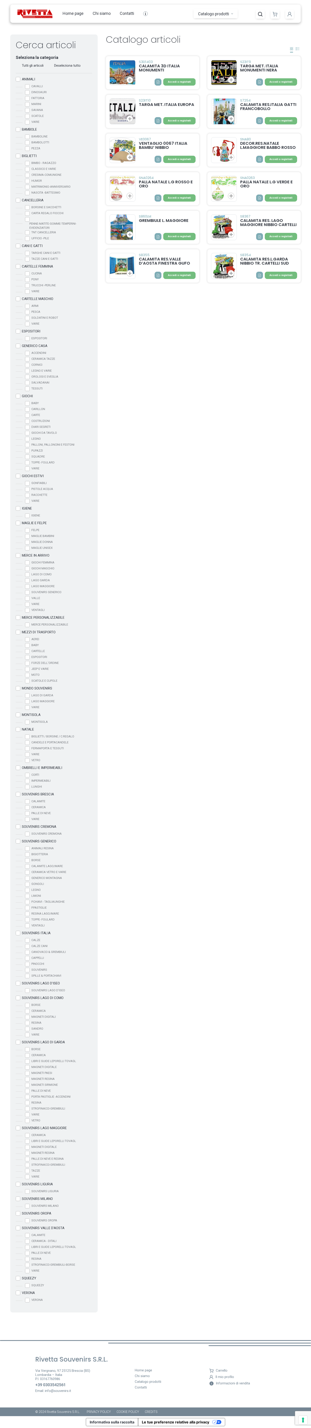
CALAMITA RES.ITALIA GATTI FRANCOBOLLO (268, 106)
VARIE (35, 122)
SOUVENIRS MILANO (37, 1199)
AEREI (35, 639)
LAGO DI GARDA (42, 695)
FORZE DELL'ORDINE (45, 663)
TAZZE (35, 1170)
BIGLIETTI (29, 156)
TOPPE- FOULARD (43, 462)
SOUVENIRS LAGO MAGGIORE (44, 1128)
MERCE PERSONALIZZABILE (43, 617)
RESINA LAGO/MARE (45, 913)
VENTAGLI (38, 610)
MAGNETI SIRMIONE (44, 1084)
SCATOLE (37, 116)
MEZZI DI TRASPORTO (39, 632)
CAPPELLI (37, 958)
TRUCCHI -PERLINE (43, 285)
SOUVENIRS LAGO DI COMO (43, 998)
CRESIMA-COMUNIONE (46, 174)
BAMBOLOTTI (40, 142)
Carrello (221, 1371)
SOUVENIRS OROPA (36, 1213)
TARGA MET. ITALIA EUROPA (166, 104)
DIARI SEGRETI (41, 427)
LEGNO (36, 438)
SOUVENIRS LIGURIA (37, 1184)
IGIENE (27, 508)
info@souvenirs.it (58, 1391)
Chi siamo (102, 13)
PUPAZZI (37, 450)
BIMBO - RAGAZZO (43, 163)
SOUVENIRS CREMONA (39, 827)
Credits (151, 1412)
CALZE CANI (39, 946)
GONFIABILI (39, 483)
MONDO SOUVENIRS (37, 688)
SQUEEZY (29, 1278)
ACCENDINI (38, 353)
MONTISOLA (31, 715)
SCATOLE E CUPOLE (44, 680)
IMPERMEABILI (41, 780)
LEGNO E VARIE (41, 370)
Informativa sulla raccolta (112, 1422)
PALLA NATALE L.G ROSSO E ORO (166, 184)
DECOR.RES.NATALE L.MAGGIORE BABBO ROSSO (268, 145)
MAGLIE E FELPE (34, 523)
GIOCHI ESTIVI (33, 476)
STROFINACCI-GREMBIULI (48, 1108)
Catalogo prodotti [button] (214, 13)
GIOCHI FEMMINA (42, 562)
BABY (35, 403)
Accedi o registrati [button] (179, 81)
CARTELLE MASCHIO (37, 299)
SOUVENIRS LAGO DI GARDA (43, 1042)
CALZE (35, 940)
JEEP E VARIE (40, 669)
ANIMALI (28, 79)
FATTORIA (37, 98)
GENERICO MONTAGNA (46, 878)
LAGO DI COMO (41, 574)
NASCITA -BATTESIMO (45, 192)
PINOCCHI (37, 963)
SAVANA (37, 110)
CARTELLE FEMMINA (37, 266)
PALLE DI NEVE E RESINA (47, 1158)
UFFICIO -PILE (40, 238)
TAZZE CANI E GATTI (44, 258)
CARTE (35, 415)
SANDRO (37, 1028)
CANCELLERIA (32, 200)
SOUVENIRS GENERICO (46, 592)
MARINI (36, 104)
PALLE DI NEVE (41, 813)
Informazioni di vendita (233, 1383)
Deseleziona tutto (67, 65)
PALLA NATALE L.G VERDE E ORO (266, 184)
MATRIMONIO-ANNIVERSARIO (51, 186)
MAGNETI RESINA (43, 1079)
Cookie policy (128, 1412)
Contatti (127, 13)
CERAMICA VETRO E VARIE (48, 872)
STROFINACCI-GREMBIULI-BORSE (53, 1264)
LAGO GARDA (40, 580)
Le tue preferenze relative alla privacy (175, 1422)
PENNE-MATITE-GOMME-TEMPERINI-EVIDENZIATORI (52, 225)
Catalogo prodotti (148, 1382)
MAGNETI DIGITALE (44, 1067)
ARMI (34, 306)
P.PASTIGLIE (39, 907)
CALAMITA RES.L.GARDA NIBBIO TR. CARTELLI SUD (264, 261)
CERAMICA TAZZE (43, 358)
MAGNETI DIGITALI (43, 1016)
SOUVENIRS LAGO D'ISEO (41, 983)
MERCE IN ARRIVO (35, 555)
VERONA (28, 1293)
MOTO (35, 674)
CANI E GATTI (32, 246)
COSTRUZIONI (40, 421)
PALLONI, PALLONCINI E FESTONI (52, 444)
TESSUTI (37, 388)
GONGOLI (37, 884)
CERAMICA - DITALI (43, 1241)
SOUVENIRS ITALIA (36, 933)
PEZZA (35, 148)
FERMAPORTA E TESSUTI (47, 748)
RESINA (36, 1022)
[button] (260, 14)
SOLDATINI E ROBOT (44, 317)
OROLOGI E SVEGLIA (44, 376)
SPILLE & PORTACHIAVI (46, 975)
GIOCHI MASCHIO (42, 568)
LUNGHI (36, 786)
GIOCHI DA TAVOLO (44, 432)
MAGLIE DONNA (42, 542)
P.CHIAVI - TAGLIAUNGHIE (48, 901)
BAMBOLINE (39, 136)
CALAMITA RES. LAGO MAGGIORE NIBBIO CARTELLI (268, 222)
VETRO (35, 760)
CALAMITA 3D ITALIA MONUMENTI (159, 68)
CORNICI (36, 364)
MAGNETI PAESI (41, 1073)
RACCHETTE (39, 495)
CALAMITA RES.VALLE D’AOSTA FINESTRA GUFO (164, 261)
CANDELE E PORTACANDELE (50, 742)
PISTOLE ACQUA (42, 489)
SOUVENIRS (39, 969)
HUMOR (36, 180)
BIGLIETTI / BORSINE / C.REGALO (52, 736)
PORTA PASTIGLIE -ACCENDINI (51, 1096)
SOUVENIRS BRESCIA (38, 794)
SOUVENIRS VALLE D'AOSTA (43, 1228)
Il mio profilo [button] (224, 1377)
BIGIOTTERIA (39, 854)
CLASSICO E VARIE (43, 169)
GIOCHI (27, 396)
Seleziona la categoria (37, 57)
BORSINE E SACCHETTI (46, 207)
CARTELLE (38, 651)
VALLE (35, 598)
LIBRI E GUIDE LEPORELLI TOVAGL (53, 1061)
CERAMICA (38, 807)
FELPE (35, 530)
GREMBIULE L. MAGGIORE (164, 220)
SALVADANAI (40, 382)
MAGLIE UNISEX (42, 548)
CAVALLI (37, 86)
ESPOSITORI (31, 331)
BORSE (36, 860)
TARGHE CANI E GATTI (45, 253)
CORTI (35, 774)
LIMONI (36, 895)
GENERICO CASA (34, 346)
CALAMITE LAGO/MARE (47, 866)
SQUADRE (38, 456)
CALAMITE (38, 801)
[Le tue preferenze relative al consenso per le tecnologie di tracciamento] (303, 1420)
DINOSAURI (39, 92)
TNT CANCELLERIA (43, 232)
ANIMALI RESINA (42, 848)
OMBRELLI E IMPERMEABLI (42, 768)
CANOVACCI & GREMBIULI (48, 952)
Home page (73, 13)
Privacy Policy (99, 1412)
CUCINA (36, 273)
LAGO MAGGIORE (43, 586)
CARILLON (38, 409)
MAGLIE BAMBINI (42, 536)
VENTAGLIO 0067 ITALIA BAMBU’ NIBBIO (163, 145)
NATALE (28, 729)
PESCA (35, 311)
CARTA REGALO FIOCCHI (47, 213)
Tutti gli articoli (32, 65)
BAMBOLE (29, 129)
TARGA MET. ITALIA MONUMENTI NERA (259, 68)
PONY (35, 279)
